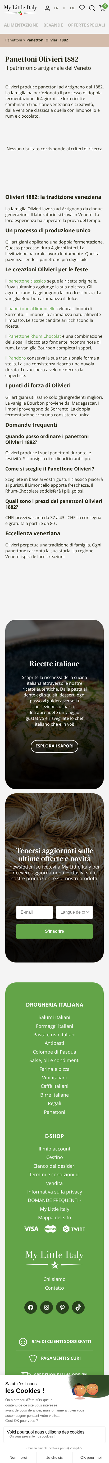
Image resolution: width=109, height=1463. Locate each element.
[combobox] (73, 912)
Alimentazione (21, 25)
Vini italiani (54, 1078)
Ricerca (92, 8)
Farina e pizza (54, 1069)
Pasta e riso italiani (54, 1035)
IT (64, 8)
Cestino (54, 1157)
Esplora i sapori (54, 746)
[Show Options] (87, 912)
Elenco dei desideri (82, 8)
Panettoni (13, 40)
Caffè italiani (55, 1086)
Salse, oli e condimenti (54, 1060)
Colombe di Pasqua (54, 1052)
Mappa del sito (54, 1218)
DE (72, 8)
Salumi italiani (54, 1017)
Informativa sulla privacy (54, 1192)
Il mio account (47, 8)
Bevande (53, 25)
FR (56, 8)
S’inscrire (54, 931)
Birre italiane (54, 1095)
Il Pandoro (15, 358)
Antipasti (54, 1043)
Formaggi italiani (54, 1026)
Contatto (54, 1288)
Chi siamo (54, 1279)
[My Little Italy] (20, 14)
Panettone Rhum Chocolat (34, 337)
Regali (54, 1103)
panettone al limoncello (32, 309)
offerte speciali (86, 25)
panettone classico (27, 281)
